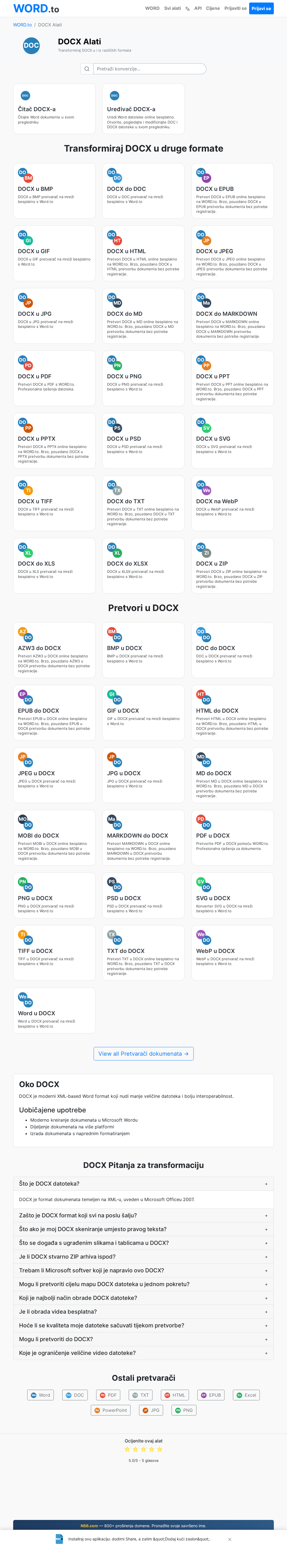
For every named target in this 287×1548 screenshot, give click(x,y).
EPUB (211, 1395)
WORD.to (22, 25)
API (198, 8)
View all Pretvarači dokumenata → (143, 1053)
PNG (184, 1410)
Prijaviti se (235, 8)
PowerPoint (111, 1410)
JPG (151, 1410)
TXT (141, 1395)
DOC (75, 1395)
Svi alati (172, 8)
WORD (152, 8)
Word (41, 1395)
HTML (175, 1395)
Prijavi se (261, 8)
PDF (109, 1395)
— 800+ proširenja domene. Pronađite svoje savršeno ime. (143, 1525)
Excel (247, 1395)
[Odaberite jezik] (187, 8)
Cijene (213, 8)
